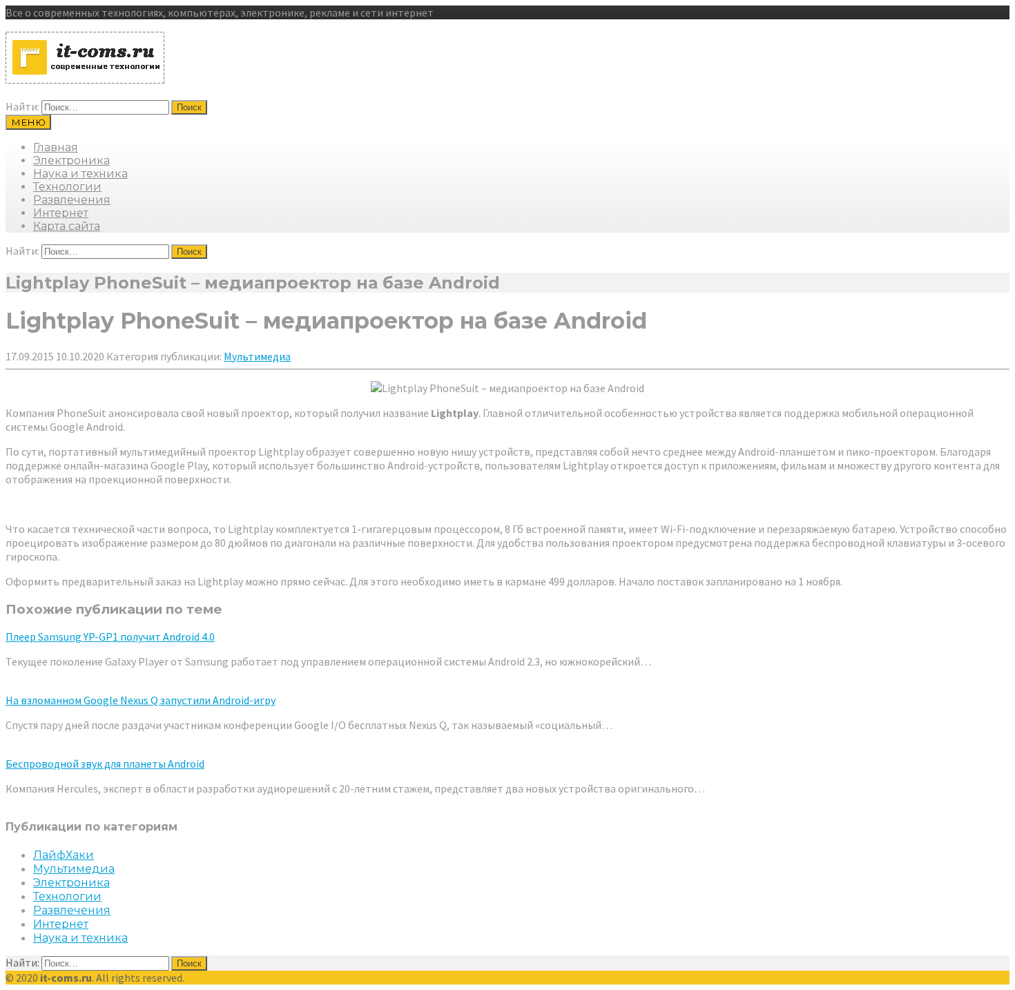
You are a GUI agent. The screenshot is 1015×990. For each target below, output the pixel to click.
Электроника (71, 160)
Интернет (60, 213)
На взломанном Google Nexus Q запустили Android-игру (141, 700)
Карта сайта (66, 226)
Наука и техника (80, 173)
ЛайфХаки (63, 855)
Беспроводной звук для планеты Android (105, 763)
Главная (55, 147)
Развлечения (71, 199)
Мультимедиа (257, 356)
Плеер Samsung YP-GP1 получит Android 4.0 (110, 636)
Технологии (67, 186)
